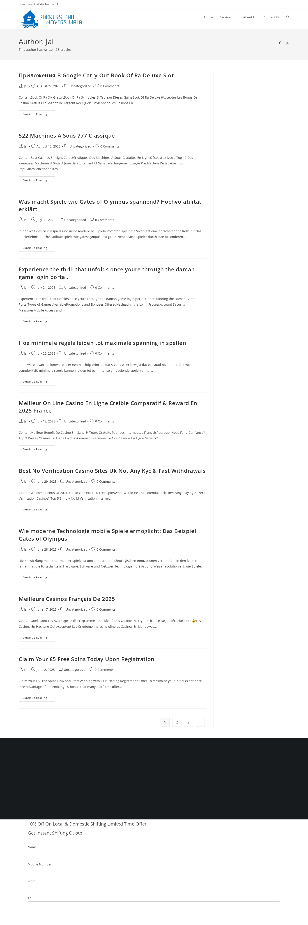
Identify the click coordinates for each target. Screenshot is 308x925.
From (31, 881)
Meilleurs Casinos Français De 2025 (67, 598)
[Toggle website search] (288, 17)
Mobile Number (40, 864)
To (29, 898)
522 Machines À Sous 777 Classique (67, 135)
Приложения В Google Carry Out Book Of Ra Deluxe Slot (96, 75)
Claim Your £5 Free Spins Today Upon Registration (86, 659)
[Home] (280, 43)
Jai (287, 43)
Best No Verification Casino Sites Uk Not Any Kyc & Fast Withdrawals (112, 470)
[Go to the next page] (200, 722)
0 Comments (109, 86)
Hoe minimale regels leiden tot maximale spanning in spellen (102, 342)
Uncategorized (80, 86)
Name (32, 847)
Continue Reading (39, 113)
